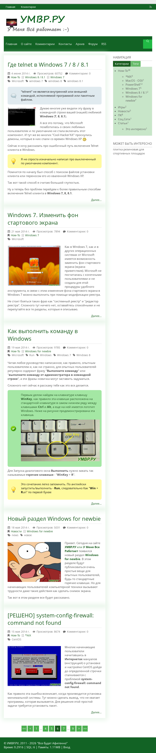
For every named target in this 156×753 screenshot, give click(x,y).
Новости (16, 531)
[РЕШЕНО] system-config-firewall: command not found (51, 619)
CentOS (16, 639)
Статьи (123, 123)
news (15, 535)
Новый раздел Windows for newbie (54, 518)
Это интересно (136, 129)
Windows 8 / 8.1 (35, 77)
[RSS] (151, 7)
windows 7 (36, 81)
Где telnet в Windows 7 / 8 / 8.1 (48, 64)
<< (24, 728)
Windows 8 (83, 355)
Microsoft (18, 81)
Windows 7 (57, 77)
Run (31, 355)
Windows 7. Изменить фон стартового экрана (43, 218)
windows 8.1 (75, 81)
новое (28, 535)
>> (85, 728)
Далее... (96, 200)
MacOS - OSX (135, 80)
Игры (122, 107)
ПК (120, 115)
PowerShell (134, 84)
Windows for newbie (38, 351)
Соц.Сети (124, 119)
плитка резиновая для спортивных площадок (129, 151)
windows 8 (55, 81)
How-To (15, 77)
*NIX (28, 635)
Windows (46, 355)
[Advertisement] (134, 180)
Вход (66, 747)
